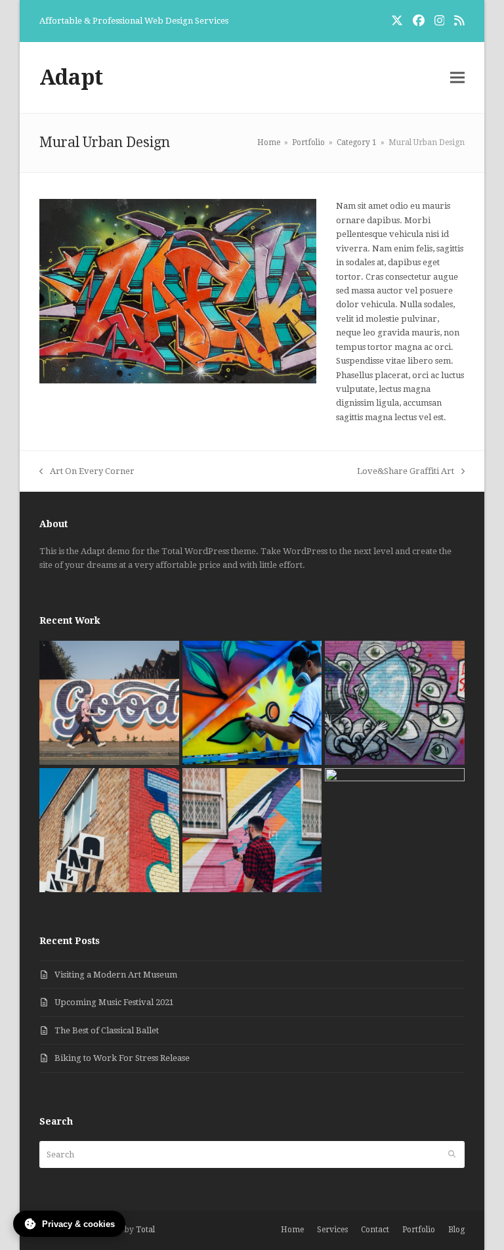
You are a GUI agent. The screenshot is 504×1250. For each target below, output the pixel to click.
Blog (456, 1229)
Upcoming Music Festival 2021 (114, 1002)
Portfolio (418, 1229)
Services (332, 1229)
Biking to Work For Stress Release (122, 1058)
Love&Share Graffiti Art (405, 472)
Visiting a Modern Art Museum (115, 975)
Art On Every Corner (87, 472)
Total (145, 1229)
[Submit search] (451, 1154)
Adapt (71, 77)
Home (292, 1229)
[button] (457, 77)
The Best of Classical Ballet (106, 1030)
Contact (375, 1229)
